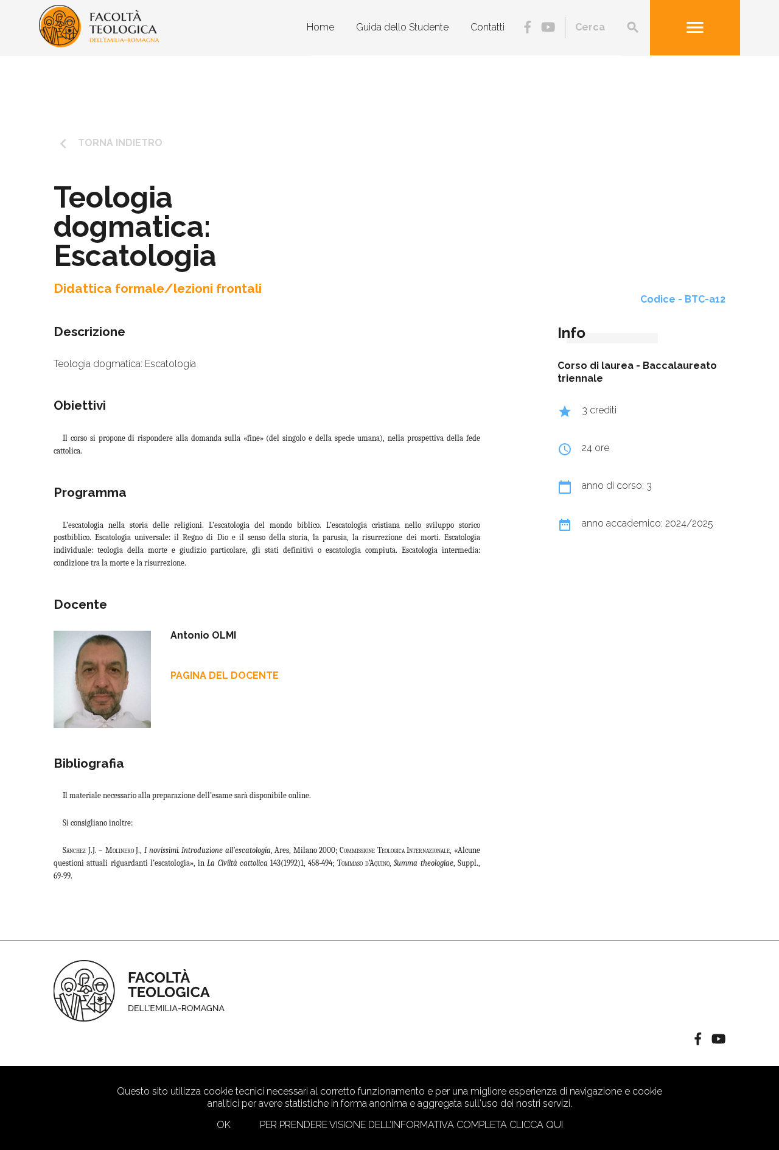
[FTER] (99, 44)
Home (320, 27)
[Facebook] (527, 28)
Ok (224, 1125)
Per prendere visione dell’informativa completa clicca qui (411, 1125)
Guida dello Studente (402, 27)
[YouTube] (548, 28)
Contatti (487, 27)
